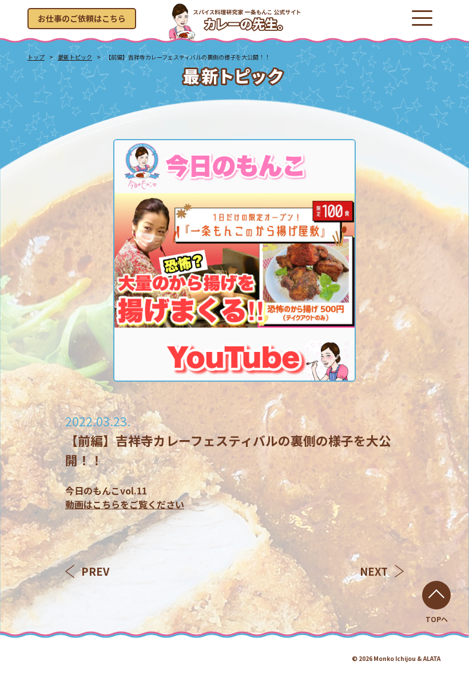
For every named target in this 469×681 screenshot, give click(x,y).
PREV (95, 571)
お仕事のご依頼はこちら (82, 18)
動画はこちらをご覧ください (124, 504)
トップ (36, 57)
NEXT (374, 571)
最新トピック (75, 57)
